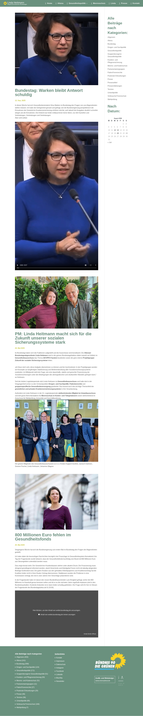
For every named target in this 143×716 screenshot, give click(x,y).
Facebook (60, 671)
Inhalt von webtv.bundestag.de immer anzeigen (57, 614)
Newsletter (60, 681)
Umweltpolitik (113, 93)
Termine (111, 89)
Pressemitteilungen (115, 86)
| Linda (112, 3)
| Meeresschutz (98, 3)
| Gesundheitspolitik (76, 3)
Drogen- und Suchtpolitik (117, 47)
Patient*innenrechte (115, 72)
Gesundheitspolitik (114, 51)
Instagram (60, 668)
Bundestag (112, 44)
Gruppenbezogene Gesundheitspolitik (30, 674)
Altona (110, 40)
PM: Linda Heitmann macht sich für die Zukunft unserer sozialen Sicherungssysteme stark (53, 338)
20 (118, 133)
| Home (48, 3)
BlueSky (59, 678)
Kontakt (59, 658)
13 (118, 130)
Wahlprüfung (112, 99)
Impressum (60, 661)
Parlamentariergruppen (116, 69)
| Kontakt (135, 3)
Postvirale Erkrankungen (117, 76)
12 (115, 130)
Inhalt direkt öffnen (90, 634)
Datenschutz (61, 664)
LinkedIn (59, 674)
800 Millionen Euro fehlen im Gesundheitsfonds (43, 537)
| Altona (59, 3)
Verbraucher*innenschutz (117, 96)
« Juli (110, 142)
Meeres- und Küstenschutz (117, 66)
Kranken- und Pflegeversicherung (28, 677)
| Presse (123, 3)
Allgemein (111, 37)
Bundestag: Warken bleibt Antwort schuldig (49, 92)
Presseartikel (112, 82)
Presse (110, 79)
